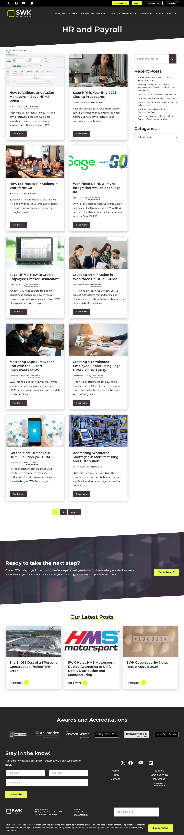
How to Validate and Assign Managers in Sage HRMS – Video (32, 97)
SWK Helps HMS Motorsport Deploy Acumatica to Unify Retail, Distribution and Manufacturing (156, 87)
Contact (115, 779)
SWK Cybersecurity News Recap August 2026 (157, 94)
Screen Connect (120, 3)
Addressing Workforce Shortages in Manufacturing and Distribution (95, 457)
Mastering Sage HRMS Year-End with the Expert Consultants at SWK (32, 366)
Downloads (159, 783)
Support (137, 3)
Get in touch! (166, 572)
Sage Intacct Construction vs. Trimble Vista (156, 98)
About (115, 775)
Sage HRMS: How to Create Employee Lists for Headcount (34, 277)
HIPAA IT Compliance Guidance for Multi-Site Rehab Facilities (157, 104)
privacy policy (137, 827)
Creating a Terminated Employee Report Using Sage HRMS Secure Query (97, 366)
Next (73, 512)
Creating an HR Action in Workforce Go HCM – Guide (95, 277)
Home (8, 50)
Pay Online (171, 3)
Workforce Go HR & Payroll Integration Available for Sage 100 (97, 188)
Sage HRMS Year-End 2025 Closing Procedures (94, 95)
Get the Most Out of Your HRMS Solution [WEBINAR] (32, 455)
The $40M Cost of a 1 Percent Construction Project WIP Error (156, 79)
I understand (160, 828)
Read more (20, 134)
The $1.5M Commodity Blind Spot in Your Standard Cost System (155, 111)
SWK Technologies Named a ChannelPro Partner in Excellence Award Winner (155, 118)
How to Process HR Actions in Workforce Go (34, 186)
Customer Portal (154, 3)
